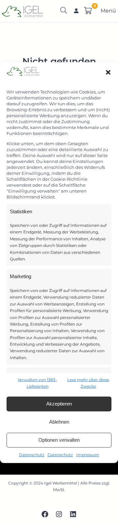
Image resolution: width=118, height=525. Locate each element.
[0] (88, 10)
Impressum (87, 454)
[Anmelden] (76, 10)
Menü (108, 11)
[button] (108, 72)
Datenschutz (31, 454)
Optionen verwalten (59, 440)
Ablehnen (59, 422)
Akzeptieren (59, 404)
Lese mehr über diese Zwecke (88, 383)
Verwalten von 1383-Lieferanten (37, 383)
